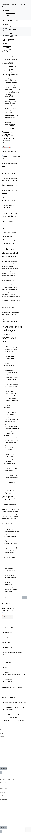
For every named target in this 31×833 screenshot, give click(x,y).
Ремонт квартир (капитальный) (13, 652)
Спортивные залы (13, 122)
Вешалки (11, 49)
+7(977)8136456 (6, 147)
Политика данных (7, 622)
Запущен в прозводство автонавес (14, 707)
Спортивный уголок (10, 709)
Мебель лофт (8, 632)
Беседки (7, 667)
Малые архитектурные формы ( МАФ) (15, 674)
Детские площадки (10, 635)
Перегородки (12, 56)
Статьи (7, 10)
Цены (6, 637)
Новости (7, 15)
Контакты (7, 140)
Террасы (11, 69)
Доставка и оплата (10, 13)
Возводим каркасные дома (12, 712)
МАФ (10, 76)
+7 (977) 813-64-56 (7, 611)
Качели (10, 112)
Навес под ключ (9, 681)
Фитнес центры (9, 647)
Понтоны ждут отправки (12, 714)
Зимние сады (8, 679)
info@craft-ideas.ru (8, 608)
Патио (10, 72)
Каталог (7, 24)
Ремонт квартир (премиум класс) (14, 650)
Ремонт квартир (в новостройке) (14, 654)
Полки (10, 52)
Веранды (7, 670)
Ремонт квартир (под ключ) (12, 657)
